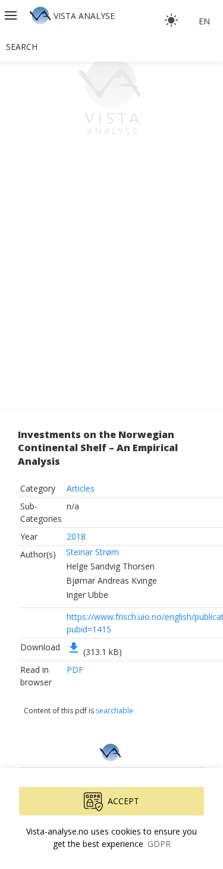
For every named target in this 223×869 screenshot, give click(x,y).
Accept (123, 801)
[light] (171, 20)
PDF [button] (75, 669)
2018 (76, 536)
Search (21, 46)
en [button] (204, 21)
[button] (12, 15)
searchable (114, 711)
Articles (81, 488)
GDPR (159, 843)
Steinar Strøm (92, 552)
